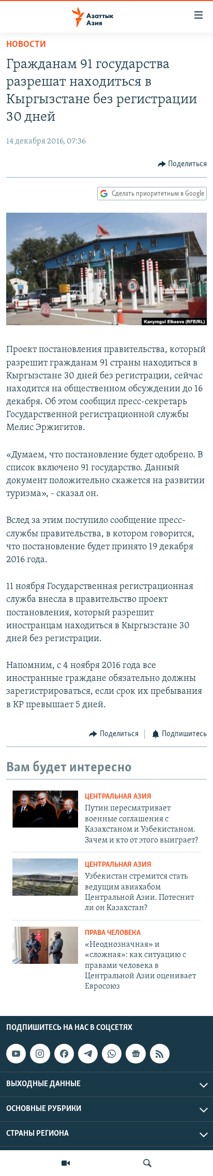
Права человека (113, 933)
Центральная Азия (118, 797)
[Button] (182, 164)
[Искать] (147, 1163)
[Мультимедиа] (65, 1163)
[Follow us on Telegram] (88, 1053)
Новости (26, 45)
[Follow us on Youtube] (16, 1053)
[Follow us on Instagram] (40, 1053)
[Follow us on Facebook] (64, 1053)
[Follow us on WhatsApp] (111, 1053)
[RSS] (160, 1053)
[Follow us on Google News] (135, 1053)
